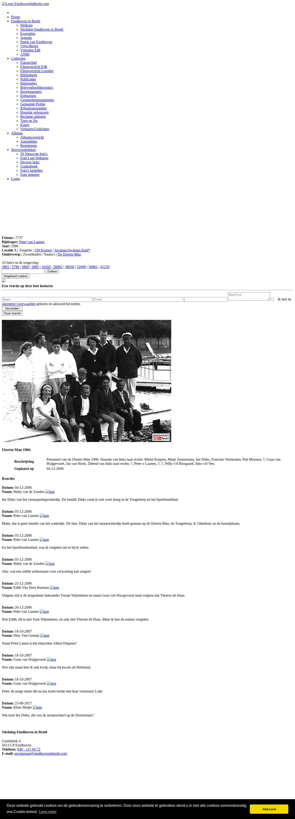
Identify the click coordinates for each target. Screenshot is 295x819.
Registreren (28, 145)
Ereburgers (28, 96)
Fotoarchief (28, 63)
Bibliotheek (28, 75)
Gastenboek (29, 166)
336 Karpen (43, 250)
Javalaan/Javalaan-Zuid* (72, 250)
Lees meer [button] (47, 812)
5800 (25, 267)
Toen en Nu (29, 121)
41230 (104, 267)
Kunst (24, 125)
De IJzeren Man (69, 254)
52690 (81, 267)
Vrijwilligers (29, 46)
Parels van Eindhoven (36, 42)
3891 (5, 267)
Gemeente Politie (32, 104)
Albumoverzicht (32, 137)
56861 (93, 267)
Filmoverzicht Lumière (36, 71)
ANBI (25, 54)
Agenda (26, 38)
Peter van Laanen (31, 242)
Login (15, 179)
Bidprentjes (28, 83)
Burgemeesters (31, 92)
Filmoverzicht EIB (33, 67)
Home (15, 17)
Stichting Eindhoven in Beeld (41, 29)
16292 (46, 267)
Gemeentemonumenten (37, 100)
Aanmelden (28, 141)
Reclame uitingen (33, 116)
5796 (15, 267)
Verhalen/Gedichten (34, 129)
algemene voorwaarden (19, 304)
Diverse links (29, 162)
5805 (35, 267)
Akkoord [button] (269, 809)
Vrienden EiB (30, 50)
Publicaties (28, 79)
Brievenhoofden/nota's (36, 87)
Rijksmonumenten (33, 108)
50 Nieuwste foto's (33, 154)
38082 (57, 267)
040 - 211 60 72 (28, 749)
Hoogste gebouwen (34, 112)
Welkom (26, 25)
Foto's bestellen (31, 170)
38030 (69, 267)
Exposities (27, 33)
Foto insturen (29, 175)
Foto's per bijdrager (34, 158)
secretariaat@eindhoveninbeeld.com (40, 753)
